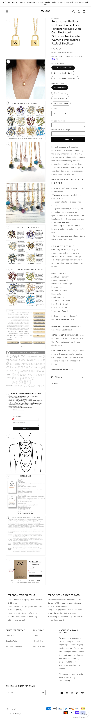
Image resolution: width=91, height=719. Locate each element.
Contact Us (10, 636)
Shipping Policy (12, 641)
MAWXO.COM (81, 717)
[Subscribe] (42, 692)
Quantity (54, 109)
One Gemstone (60, 93)
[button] (7, 11)
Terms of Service (39, 646)
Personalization (58, 121)
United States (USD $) (17, 714)
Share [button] (56, 384)
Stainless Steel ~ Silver (63, 68)
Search (35, 636)
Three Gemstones (61, 103)
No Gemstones (60, 87)
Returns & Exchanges (14, 646)
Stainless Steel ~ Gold (63, 73)
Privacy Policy (38, 641)
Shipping (54, 52)
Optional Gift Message (60, 129)
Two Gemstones (60, 98)
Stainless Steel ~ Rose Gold (65, 78)
